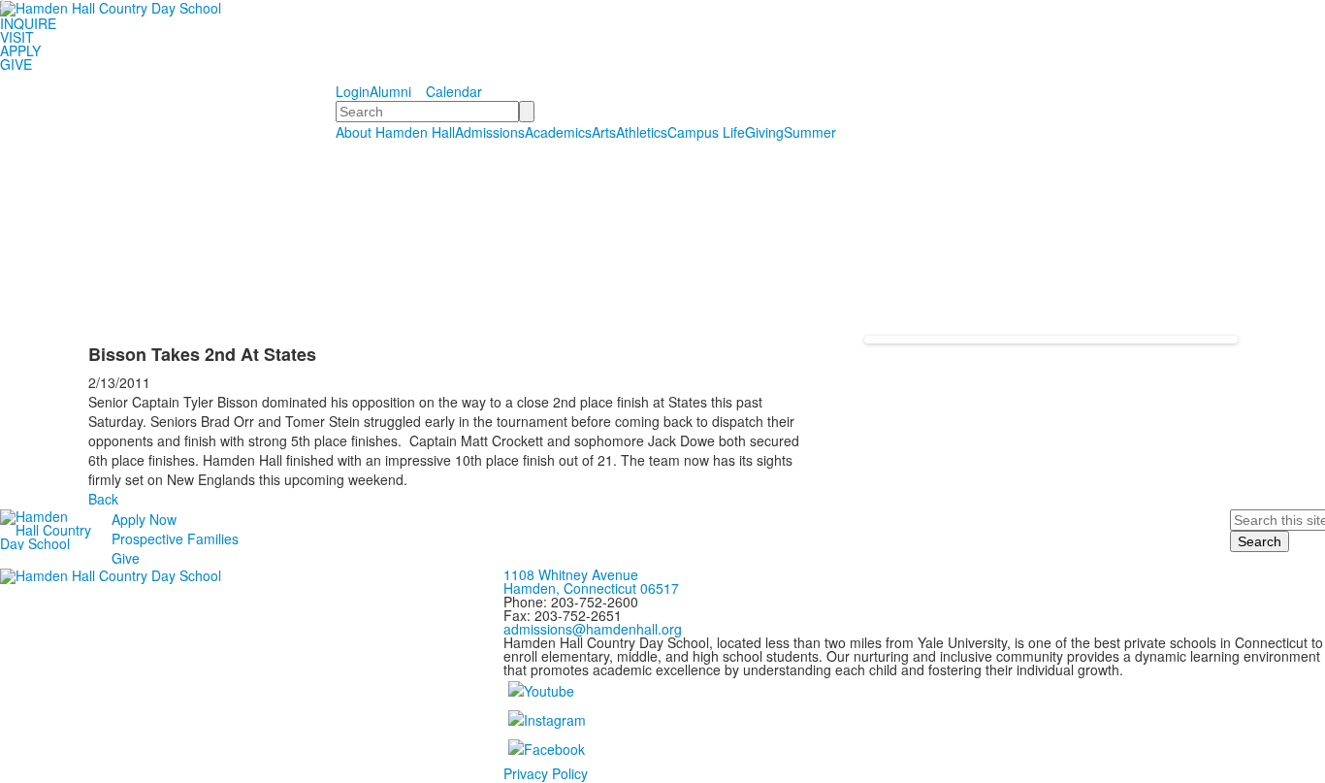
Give (126, 558)
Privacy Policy (545, 773)
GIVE (16, 64)
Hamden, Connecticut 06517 (591, 588)
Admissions (490, 132)
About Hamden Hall (395, 132)
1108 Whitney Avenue (570, 574)
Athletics (641, 132)
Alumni (390, 91)
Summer (810, 132)
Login (353, 91)
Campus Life (706, 132)
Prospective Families (175, 538)
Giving (764, 132)
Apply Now (144, 519)
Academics (558, 132)
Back (103, 498)
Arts (604, 132)
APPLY (20, 50)
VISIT (17, 37)
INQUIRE (28, 23)
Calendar (454, 91)
